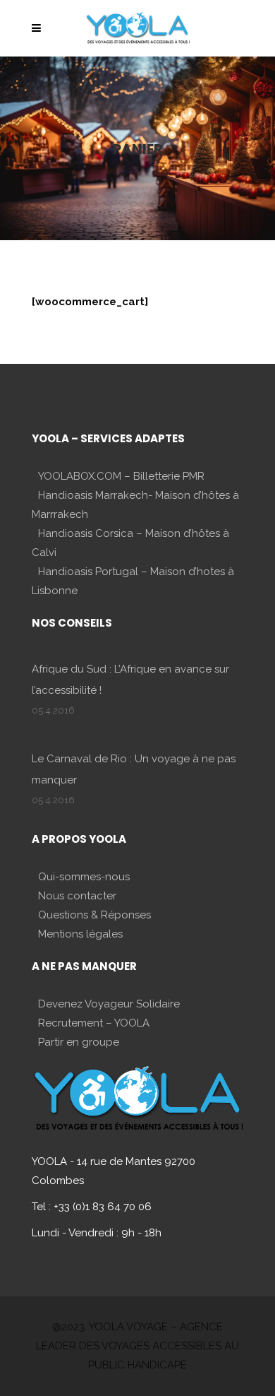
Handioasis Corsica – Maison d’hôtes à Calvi (130, 543)
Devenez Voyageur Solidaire (109, 1004)
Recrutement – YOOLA (93, 1023)
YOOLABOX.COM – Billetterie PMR (121, 476)
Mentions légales (80, 934)
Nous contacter (77, 895)
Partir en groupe (78, 1042)
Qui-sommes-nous (84, 876)
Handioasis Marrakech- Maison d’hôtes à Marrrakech (135, 505)
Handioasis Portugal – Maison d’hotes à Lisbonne (133, 581)
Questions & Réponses (94, 915)
